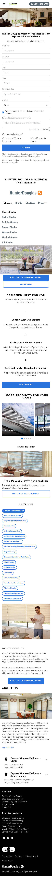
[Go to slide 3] (26, 438)
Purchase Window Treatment (11, 139)
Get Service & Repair (38, 139)
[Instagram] (8, 838)
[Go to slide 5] (30, 438)
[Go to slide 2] (24, 438)
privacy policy (34, 156)
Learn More (26, 285)
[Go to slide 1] (22, 438)
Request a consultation (26, 681)
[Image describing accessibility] (8, 849)
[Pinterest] (12, 838)
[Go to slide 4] (28, 438)
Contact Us (26, 385)
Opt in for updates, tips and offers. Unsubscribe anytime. (24, 112)
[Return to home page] (15, 4)
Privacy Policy (41, 160)
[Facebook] (4, 838)
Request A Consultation (26, 278)
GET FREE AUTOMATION (26, 493)
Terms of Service (7, 162)
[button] (4, 4)
